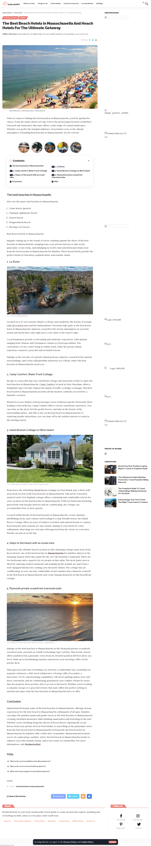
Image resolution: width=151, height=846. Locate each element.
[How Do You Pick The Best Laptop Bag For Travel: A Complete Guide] (110, 469)
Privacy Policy (70, 842)
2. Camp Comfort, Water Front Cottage (30, 171)
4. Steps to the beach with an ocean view (27, 176)
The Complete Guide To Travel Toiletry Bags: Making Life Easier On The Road (132, 491)
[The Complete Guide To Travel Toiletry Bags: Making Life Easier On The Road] (110, 491)
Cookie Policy (87, 842)
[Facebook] (121, 816)
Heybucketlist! (33, 744)
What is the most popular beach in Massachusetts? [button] (30, 771)
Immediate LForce (10, 845)
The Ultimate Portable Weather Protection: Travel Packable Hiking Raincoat (133, 479)
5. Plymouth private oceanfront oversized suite (67, 176)
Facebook (121, 820)
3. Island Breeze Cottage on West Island (72, 171)
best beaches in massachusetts (30, 786)
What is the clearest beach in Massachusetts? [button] (28, 766)
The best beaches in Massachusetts (28, 166)
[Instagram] (138, 816)
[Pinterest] (121, 824)
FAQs (56, 181)
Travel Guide (10, 18)
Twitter (139, 828)
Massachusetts (56, 553)
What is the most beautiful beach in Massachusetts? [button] (30, 761)
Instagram (137, 820)
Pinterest (121, 828)
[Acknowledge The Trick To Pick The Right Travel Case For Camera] (110, 503)
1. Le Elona (60, 167)
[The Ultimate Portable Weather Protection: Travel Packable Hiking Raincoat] (110, 480)
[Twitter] (139, 824)
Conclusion (17, 181)
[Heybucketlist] (11, 3)
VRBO (22, 18)
